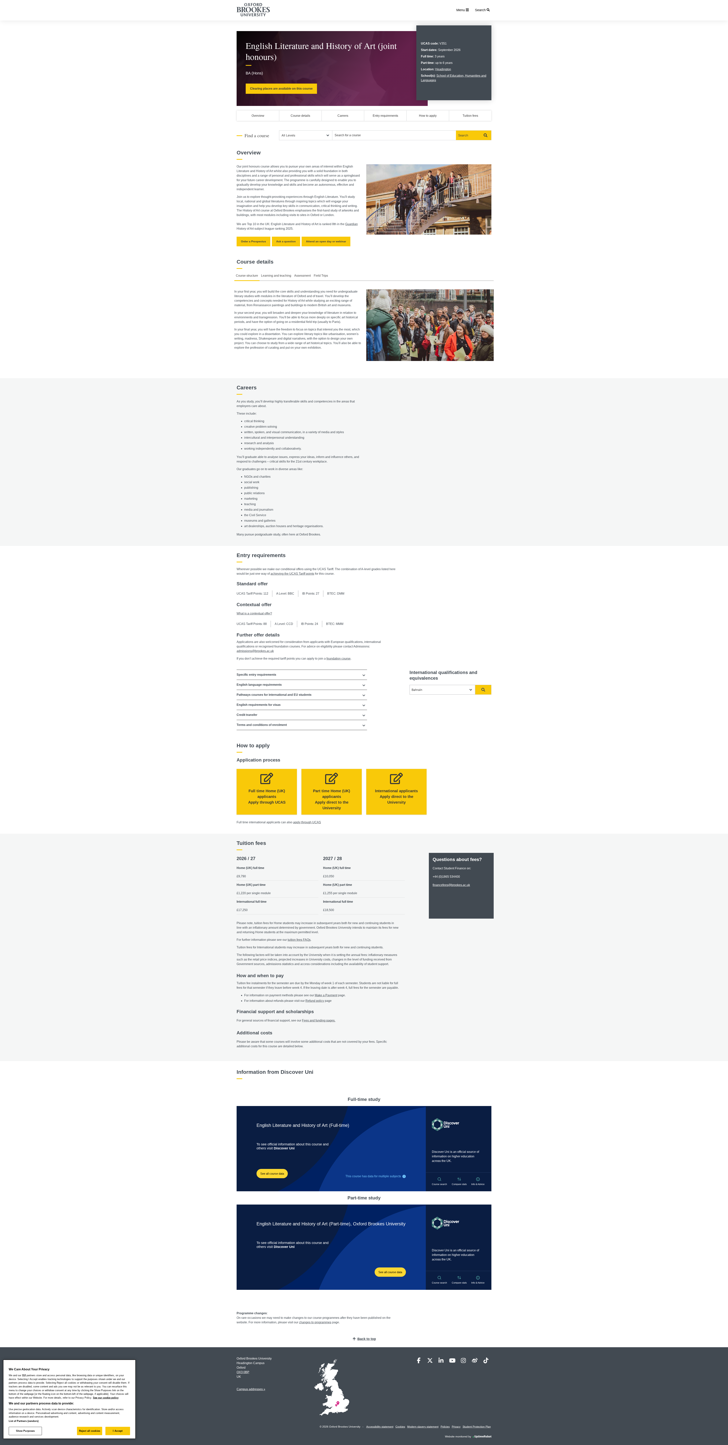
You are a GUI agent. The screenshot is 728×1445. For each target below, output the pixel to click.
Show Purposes (25, 1430)
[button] (302, 675)
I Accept (117, 1430)
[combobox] (394, 135)
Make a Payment (326, 995)
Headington (443, 69)
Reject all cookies (89, 1430)
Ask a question (286, 241)
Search (463, 135)
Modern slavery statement (423, 1426)
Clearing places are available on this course (281, 88)
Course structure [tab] (247, 275)
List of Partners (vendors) (23, 1421)
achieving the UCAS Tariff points (292, 573)
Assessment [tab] (302, 275)
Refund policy (314, 1000)
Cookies (400, 1426)
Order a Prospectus (253, 241)
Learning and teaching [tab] (276, 275)
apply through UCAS (307, 822)
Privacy (456, 1426)
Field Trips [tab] (321, 275)
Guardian (351, 224)
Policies (445, 1426)
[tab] (302, 675)
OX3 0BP (243, 1372)
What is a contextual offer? (254, 613)
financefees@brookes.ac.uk (451, 885)
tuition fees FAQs (299, 939)
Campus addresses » (251, 1389)
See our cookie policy (105, 1397)
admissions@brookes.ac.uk (255, 651)
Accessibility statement (379, 1426)
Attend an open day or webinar (326, 241)
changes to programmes (315, 1322)
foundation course (338, 658)
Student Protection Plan (477, 1426)
